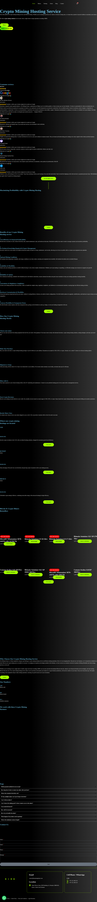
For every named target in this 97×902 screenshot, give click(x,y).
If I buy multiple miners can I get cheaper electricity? (13, 796)
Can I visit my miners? (6, 800)
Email (1, 844)
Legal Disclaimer (31, 898)
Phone (1, 849)
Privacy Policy (7, 898)
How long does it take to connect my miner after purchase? (15, 790)
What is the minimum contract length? (10, 819)
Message (2, 855)
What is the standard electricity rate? (10, 793)
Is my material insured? (6, 806)
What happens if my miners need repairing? (11, 816)
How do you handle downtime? (8, 813)
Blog (56, 3)
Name (1, 839)
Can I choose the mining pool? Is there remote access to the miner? (17, 803)
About (51, 3)
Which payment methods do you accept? (11, 786)
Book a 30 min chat (6, 28)
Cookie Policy (14, 898)
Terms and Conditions (22, 898)
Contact (62, 3)
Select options (84, 541)
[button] (48, 786)
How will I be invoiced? (6, 809)
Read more (10, 543)
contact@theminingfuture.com (36, 878)
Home (33, 3)
